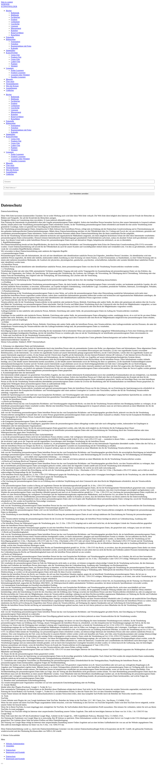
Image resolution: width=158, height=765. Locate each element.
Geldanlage (15, 22)
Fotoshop (14, 44)
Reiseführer (15, 35)
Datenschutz (11, 750)
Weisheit (14, 66)
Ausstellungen (11, 88)
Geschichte (15, 24)
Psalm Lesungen (17, 70)
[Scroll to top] (2, 763)
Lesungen (10, 68)
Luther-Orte (15, 62)
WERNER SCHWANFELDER (9, 5)
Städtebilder (10, 50)
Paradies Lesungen (18, 77)
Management (16, 28)
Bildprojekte (11, 39)
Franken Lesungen (18, 73)
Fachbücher (15, 17)
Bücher (9, 11)
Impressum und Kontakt (15, 752)
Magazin (9, 79)
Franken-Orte (16, 57)
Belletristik (15, 13)
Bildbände (15, 15)
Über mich (10, 81)
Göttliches (10, 90)
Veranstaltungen (12, 84)
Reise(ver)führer (17, 33)
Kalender (14, 48)
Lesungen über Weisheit (20, 75)
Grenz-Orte (15, 55)
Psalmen (14, 64)
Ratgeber (14, 31)
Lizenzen (14, 26)
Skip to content (7, 2)
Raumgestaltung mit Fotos (21, 46)
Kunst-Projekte (12, 53)
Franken (14, 19)
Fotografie (10, 37)
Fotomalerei (15, 42)
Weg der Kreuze (12, 86)
